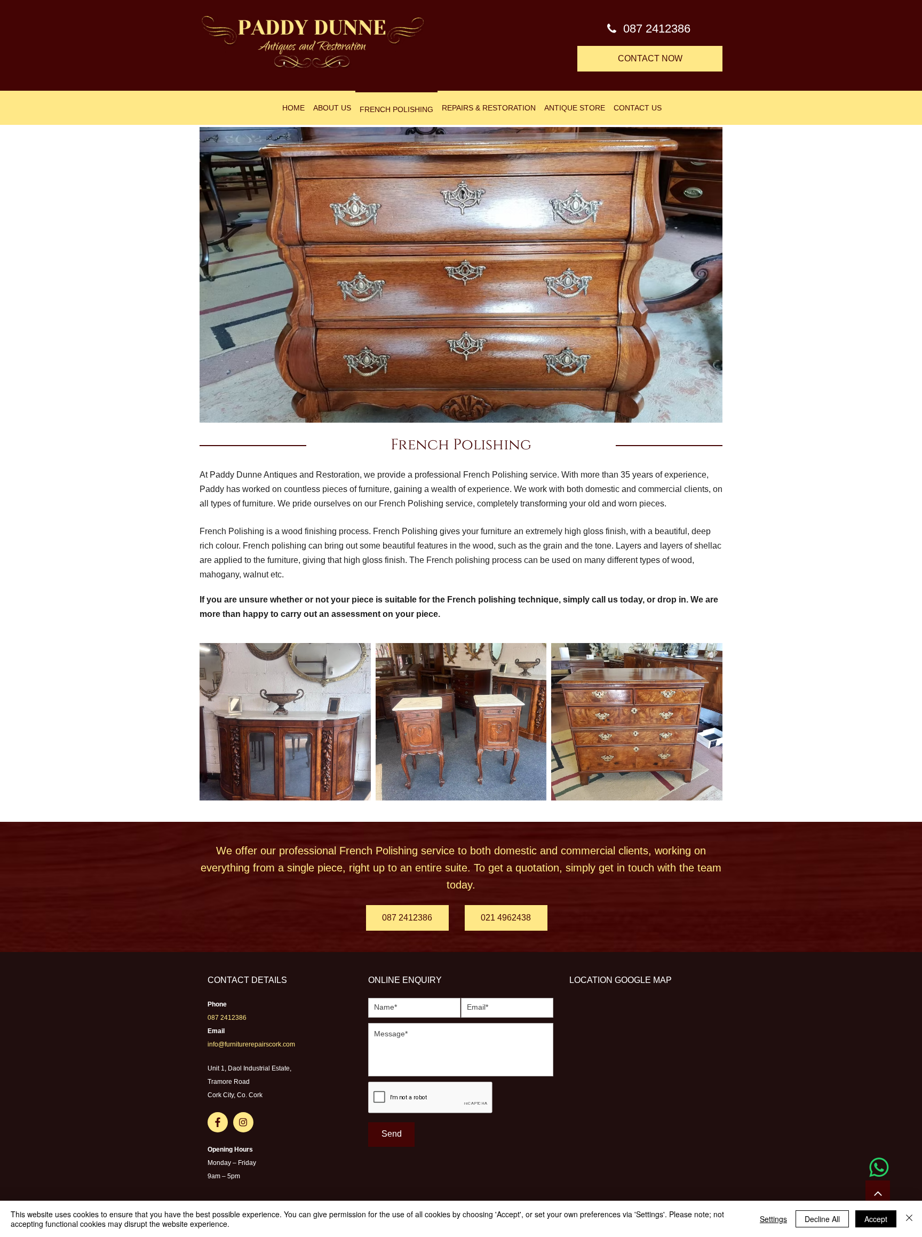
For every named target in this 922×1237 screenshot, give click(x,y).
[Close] (909, 1218)
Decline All (822, 1219)
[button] (461, 275)
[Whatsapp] (879, 1167)
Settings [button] (773, 1219)
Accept (875, 1219)
